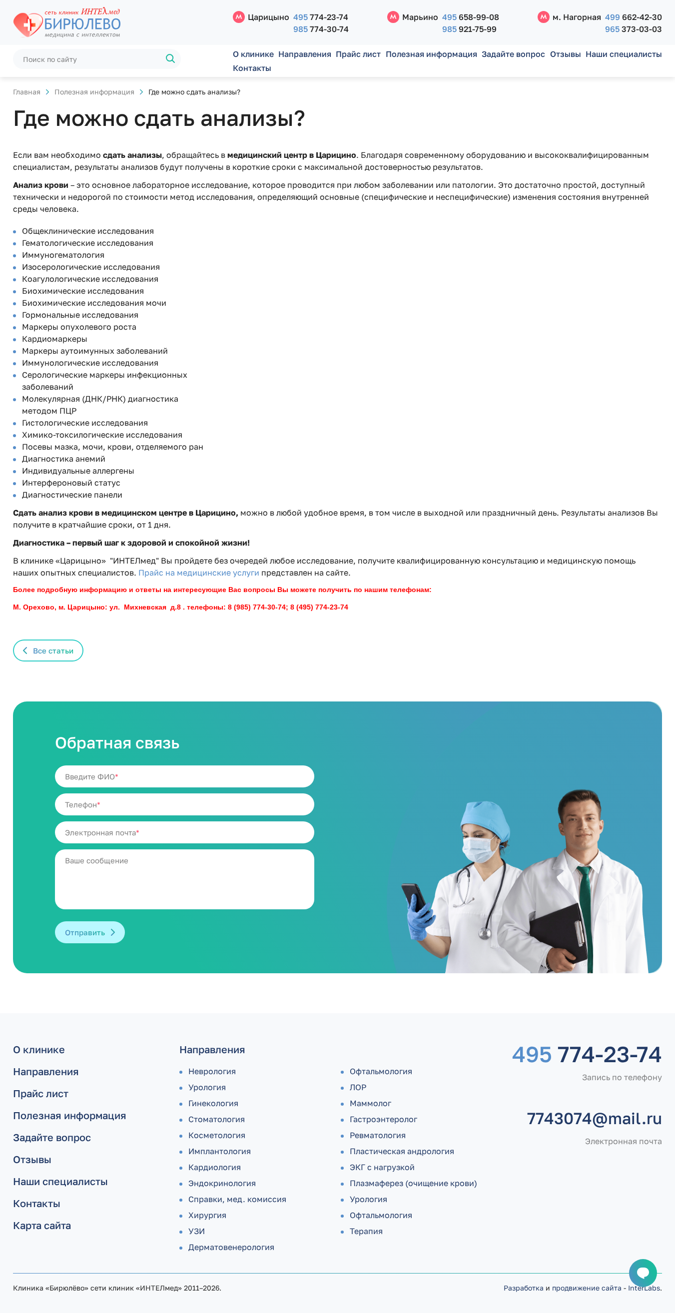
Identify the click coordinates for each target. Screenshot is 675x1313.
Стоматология (216, 1119)
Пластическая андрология (402, 1151)
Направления (304, 54)
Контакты (252, 68)
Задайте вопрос (513, 54)
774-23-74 (320, 17)
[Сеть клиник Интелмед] (118, 22)
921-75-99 (469, 29)
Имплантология (219, 1151)
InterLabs (644, 1288)
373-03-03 (633, 29)
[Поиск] (171, 59)
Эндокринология (222, 1183)
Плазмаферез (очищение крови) (413, 1183)
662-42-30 (633, 17)
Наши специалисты (624, 54)
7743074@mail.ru (594, 1118)
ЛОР (358, 1087)
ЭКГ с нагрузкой (382, 1167)
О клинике (253, 54)
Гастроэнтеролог (383, 1119)
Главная (26, 91)
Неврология (212, 1071)
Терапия (366, 1231)
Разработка (524, 1288)
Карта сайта (42, 1225)
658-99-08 (470, 17)
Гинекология (213, 1103)
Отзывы (565, 54)
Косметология (216, 1135)
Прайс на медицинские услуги (198, 573)
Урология (207, 1087)
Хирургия (207, 1215)
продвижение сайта (587, 1288)
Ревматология (378, 1135)
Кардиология (214, 1167)
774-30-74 (321, 29)
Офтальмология (381, 1071)
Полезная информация (431, 54)
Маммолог (370, 1103)
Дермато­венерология (231, 1247)
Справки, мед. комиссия (237, 1199)
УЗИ (196, 1231)
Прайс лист (358, 54)
